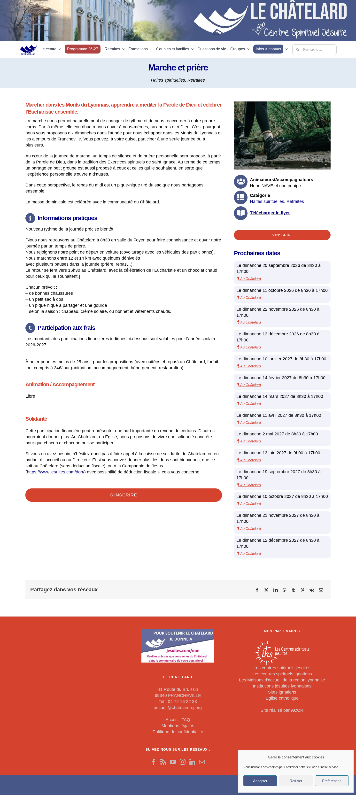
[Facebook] (257, 590)
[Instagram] (183, 762)
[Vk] (312, 590)
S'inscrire (123, 495)
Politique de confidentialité (178, 731)
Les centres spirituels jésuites (282, 667)
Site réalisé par (282, 710)
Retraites (196, 80)
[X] (266, 590)
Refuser (296, 781)
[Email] (321, 590)
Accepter (260, 781)
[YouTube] (173, 762)
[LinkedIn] (275, 590)
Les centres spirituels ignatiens (282, 674)
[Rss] (163, 762)
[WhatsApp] (284, 590)
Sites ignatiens (282, 692)
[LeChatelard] (29, 42)
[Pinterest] (302, 590)
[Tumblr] (293, 590)
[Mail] (202, 762)
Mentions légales (178, 725)
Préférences (331, 781)
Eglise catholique (282, 698)
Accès (172, 719)
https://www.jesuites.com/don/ (55, 472)
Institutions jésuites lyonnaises (282, 686)
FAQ (185, 719)
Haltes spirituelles (168, 80)
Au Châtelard (250, 279)
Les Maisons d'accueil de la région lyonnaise (282, 680)
